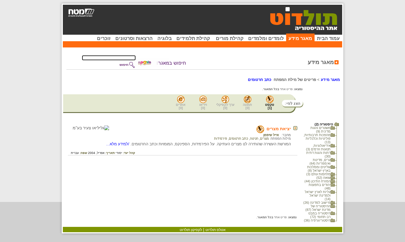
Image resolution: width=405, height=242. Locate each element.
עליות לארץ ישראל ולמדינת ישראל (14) (318, 195)
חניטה (254, 138)
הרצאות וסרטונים (134, 38)
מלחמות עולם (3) (318, 174)
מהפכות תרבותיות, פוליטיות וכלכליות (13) (317, 138)
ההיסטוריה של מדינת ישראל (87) (318, 207)
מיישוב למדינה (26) (317, 202)
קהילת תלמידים (193, 38)
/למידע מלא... (118, 144)
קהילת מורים (229, 38)
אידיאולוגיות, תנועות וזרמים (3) (318, 147)
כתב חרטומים (238, 138)
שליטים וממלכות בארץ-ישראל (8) (319, 168)
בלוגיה (164, 38)
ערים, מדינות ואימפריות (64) (320, 161)
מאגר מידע (300, 38)
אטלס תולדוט (215, 230)
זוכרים (104, 38)
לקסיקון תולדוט (191, 230)
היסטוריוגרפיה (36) (317, 220)
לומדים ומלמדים (266, 38)
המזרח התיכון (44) (317, 181)
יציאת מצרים (279, 128)
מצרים (264, 138)
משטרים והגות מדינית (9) (320, 129)
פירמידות (220, 138)
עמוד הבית (328, 38)
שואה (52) (323, 177)
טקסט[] (269, 106)
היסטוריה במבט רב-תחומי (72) (319, 215)
